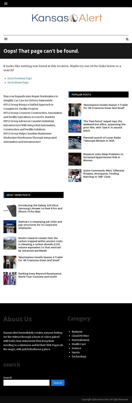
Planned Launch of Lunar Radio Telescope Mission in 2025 (102, 139)
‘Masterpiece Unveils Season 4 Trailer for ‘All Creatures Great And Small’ (105, 106)
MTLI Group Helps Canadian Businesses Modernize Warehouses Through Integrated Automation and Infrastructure (30, 137)
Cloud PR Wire (80, 335)
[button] (6, 3)
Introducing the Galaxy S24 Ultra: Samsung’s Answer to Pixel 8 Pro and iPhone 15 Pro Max (40, 208)
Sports (76, 352)
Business (77, 331)
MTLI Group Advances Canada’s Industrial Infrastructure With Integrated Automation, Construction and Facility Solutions (29, 125)
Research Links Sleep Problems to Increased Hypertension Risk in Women (103, 157)
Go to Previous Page (20, 78)
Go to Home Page (18, 82)
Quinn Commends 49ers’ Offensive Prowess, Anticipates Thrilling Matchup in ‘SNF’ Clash (103, 173)
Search (7, 377)
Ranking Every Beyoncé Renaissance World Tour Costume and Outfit (39, 275)
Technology (79, 356)
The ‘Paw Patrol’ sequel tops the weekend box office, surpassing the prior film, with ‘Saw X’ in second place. (104, 126)
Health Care (79, 344)
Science (76, 348)
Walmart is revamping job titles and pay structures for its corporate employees (40, 224)
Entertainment (80, 339)
